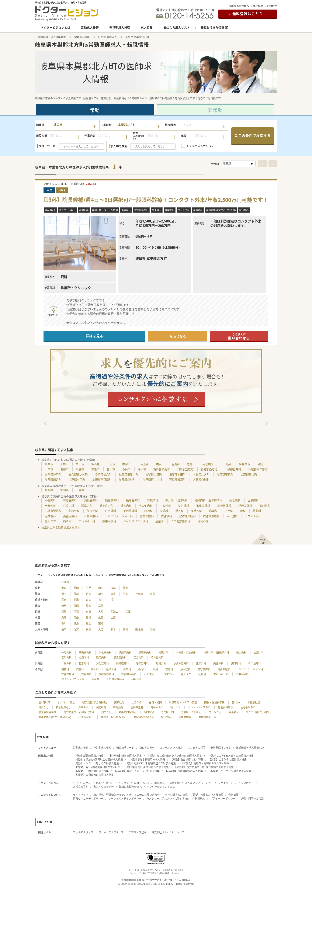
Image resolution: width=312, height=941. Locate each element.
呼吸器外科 (245, 506)
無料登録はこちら (247, 13)
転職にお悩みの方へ (130, 787)
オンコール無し (66, 702)
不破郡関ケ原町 (258, 469)
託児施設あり (86, 717)
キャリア (124, 783)
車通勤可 (234, 712)
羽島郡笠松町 (185, 469)
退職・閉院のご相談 (252, 798)
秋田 (76, 588)
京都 (76, 611)
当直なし (43, 707)
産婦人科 (196, 511)
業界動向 (159, 783)
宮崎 (125, 629)
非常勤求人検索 (102, 748)
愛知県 (64, 490)
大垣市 (64, 464)
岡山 (76, 617)
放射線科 (166, 516)
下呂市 (126, 469)
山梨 (152, 594)
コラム (87, 783)
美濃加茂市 (209, 464)
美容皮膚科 (70, 516)
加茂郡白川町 (127, 479)
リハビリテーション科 (119, 516)
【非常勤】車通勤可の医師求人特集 (93, 775)
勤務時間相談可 (127, 712)
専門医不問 (167, 712)
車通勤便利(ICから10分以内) (54, 717)
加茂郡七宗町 (77, 479)
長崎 (88, 629)
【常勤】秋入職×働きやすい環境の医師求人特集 (174, 756)
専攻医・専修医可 (191, 712)
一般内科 (50, 500)
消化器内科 (91, 500)
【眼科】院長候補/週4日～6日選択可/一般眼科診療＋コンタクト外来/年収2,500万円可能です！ (156, 200)
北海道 (65, 582)
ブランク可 (215, 712)
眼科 (243, 511)
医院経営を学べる (144, 717)
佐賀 (76, 629)
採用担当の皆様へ (239, 6)
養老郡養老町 (209, 469)
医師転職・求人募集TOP (52, 37)
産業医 (159, 521)
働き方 (110, 783)
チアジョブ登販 (137, 832)
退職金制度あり (47, 712)
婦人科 (179, 511)
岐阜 (63, 606)
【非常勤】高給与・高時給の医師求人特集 (205, 763)
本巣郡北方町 (201, 474)
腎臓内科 (152, 500)
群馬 (88, 594)
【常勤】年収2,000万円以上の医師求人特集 (98, 759)
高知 (100, 623)
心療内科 (68, 506)
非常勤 (215, 110)
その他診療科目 (180, 521)
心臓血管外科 (53, 511)
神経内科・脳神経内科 (208, 500)
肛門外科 (110, 511)
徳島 (76, 623)
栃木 (63, 594)
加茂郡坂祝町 (225, 474)
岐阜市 (49, 464)
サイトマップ (80, 795)
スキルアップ (192, 783)
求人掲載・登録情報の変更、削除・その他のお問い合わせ (126, 795)
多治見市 (96, 464)
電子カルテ (156, 707)
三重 (100, 606)
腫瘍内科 (86, 506)
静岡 (76, 606)
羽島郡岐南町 (161, 469)
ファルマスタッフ (83, 832)
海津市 (142, 469)
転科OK (236, 702)
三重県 (80, 490)
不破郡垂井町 (233, 469)
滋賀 (63, 611)
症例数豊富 (137, 707)
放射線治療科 (211, 516)
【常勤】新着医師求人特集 (88, 756)
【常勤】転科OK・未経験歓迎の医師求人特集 (150, 763)
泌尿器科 (50, 516)
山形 (100, 588)
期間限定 (149, 712)
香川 (63, 623)
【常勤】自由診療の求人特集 (186, 759)
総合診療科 (147, 516)
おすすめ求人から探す (200, 146)
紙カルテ (175, 707)
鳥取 (63, 617)
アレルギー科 (87, 521)
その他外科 (130, 511)
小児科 (229, 511)
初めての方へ (147, 748)
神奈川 (139, 594)
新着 (98, 783)
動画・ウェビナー (103, 787)
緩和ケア (50, 521)
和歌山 (114, 611)
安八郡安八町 (103, 474)
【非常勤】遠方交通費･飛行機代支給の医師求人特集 (204, 767)
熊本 (113, 629)
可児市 (261, 464)
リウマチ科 (252, 516)
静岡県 (49, 490)
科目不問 (202, 521)
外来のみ (83, 707)
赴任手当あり (225, 707)
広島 (100, 617)
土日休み (137, 702)
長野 (63, 600)
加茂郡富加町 (248, 474)
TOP (75, 783)
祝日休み (166, 717)
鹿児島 (139, 629)
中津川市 (127, 464)
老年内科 (50, 506)
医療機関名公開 (207, 717)
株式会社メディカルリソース (168, 832)
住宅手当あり (248, 707)
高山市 (80, 464)
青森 (63, 588)
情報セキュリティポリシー (88, 798)
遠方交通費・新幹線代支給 (78, 712)
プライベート (225, 783)
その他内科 (146, 506)
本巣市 (95, 469)
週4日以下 (44, 702)
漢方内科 (126, 506)
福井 (113, 600)
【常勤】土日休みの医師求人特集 (227, 759)
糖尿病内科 (112, 500)
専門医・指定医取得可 (113, 717)
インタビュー (246, 783)
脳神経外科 (224, 506)
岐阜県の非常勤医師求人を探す (60, 527)
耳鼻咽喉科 (91, 516)
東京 (113, 594)
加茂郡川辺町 (53, 479)
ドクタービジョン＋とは (161, 787)
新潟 (76, 600)
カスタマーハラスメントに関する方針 (168, 798)
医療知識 (175, 783)
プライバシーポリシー (223, 798)
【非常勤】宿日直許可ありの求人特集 (147, 767)
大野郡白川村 (201, 479)
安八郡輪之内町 (78, 474)
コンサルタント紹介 (171, 748)
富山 (88, 600)
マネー (209, 783)
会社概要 (258, 6)
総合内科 (234, 500)
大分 (100, 629)
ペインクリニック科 (135, 521)
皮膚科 (164, 511)
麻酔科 (213, 511)
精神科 (148, 511)
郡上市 (111, 469)
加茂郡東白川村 (152, 479)
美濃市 (145, 464)
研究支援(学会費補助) (94, 702)
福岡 (63, 629)
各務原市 (244, 464)
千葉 (125, 594)
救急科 (257, 511)
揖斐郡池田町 (177, 474)
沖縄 (152, 629)
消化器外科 (203, 506)
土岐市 (227, 464)
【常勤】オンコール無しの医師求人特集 (96, 763)
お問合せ (272, 6)
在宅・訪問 (155, 702)
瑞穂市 (64, 469)
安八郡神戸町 (53, 474)
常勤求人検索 (82, 37)
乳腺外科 (74, 511)
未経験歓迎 (253, 702)
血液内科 (253, 500)
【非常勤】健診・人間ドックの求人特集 (137, 771)
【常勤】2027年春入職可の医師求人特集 (230, 756)
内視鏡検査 (184, 717)
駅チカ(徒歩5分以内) (258, 712)
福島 (125, 588)
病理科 (67, 521)
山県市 (49, 469)
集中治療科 (109, 521)
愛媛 (88, 623)
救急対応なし (63, 707)
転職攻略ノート (125, 748)
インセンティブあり (199, 707)
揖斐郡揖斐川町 (128, 474)
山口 (113, 617)
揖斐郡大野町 (153, 474)
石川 (100, 600)
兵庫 (128, 611)
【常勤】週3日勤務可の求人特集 (146, 759)
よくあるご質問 (196, 748)
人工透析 (232, 516)
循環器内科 (133, 500)
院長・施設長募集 (214, 702)
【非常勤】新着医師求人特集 (125, 756)
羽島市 (175, 464)
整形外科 (183, 506)
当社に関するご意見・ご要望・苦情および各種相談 (194, 795)
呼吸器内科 (70, 500)
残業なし (106, 712)
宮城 (113, 588)
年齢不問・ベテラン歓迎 (183, 702)
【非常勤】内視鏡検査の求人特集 (184, 771)
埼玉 (100, 594)
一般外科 (165, 506)
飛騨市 (80, 469)
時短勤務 (118, 707)
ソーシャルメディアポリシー (124, 798)
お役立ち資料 (80, 787)
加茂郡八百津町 (102, 479)
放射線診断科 (187, 516)
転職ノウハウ (141, 783)
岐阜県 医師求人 (107, 37)
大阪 (100, 611)
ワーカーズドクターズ (111, 832)
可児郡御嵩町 (177, 479)
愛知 (88, 606)
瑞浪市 (160, 464)
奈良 (88, 611)
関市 (112, 464)
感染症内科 (106, 506)
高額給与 (119, 702)
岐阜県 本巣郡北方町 (137, 37)
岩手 (88, 588)
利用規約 (200, 798)
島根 (88, 617)
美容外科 (92, 511)
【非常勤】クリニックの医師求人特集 (229, 771)
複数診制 (101, 707)
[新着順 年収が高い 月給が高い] (239, 163)
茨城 (76, 594)
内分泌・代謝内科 (176, 500)
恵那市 (191, 464)
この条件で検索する (254, 135)
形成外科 (264, 506)
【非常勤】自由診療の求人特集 (91, 771)
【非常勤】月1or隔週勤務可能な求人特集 (96, 767)
